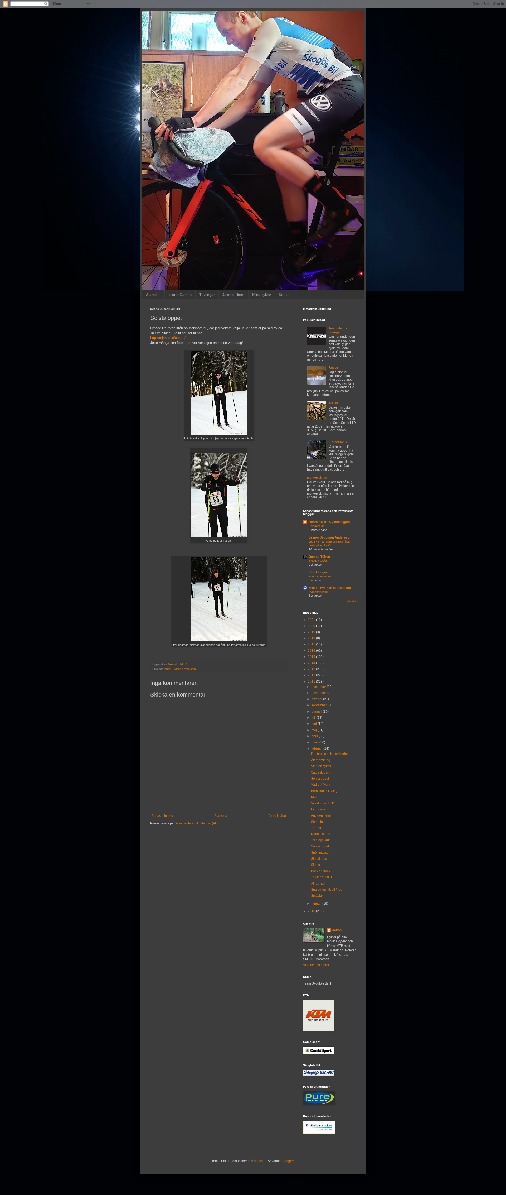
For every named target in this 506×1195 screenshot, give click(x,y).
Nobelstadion (320, 834)
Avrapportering (318, 591)
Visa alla (351, 601)
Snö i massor (320, 853)
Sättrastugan (320, 772)
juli (314, 717)
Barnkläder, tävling (324, 791)
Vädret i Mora (320, 784)
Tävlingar (207, 294)
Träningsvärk (320, 840)
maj (315, 730)
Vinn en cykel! (321, 766)
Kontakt (285, 294)
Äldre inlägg (277, 816)
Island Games (180, 294)
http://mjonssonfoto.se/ (168, 338)
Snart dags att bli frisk (326, 889)
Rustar (333, 367)
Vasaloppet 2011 (323, 803)
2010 (312, 911)
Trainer (316, 828)
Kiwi (314, 797)
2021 (312, 620)
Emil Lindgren (319, 572)
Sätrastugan (319, 822)
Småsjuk (317, 896)
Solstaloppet (320, 778)
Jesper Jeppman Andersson (330, 537)
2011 (312, 681)
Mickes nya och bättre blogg (330, 588)
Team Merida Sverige (338, 330)
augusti (317, 711)
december (319, 687)
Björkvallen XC (339, 442)
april (315, 736)
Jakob (337, 930)
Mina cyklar (261, 294)
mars (315, 742)
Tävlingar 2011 (321, 877)
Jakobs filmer (233, 294)
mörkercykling (317, 477)
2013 (312, 669)
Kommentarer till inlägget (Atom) (198, 823)
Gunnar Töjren (319, 557)
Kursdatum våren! (320, 576)
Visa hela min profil (316, 965)
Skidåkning (319, 859)
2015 (312, 657)
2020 (312, 626)
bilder (167, 668)
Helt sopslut (316, 525)
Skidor (177, 668)
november (319, 693)
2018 (312, 638)
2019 (312, 632)
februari (317, 748)
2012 (312, 675)
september (320, 705)
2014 (312, 663)
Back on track (320, 871)
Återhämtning (320, 760)
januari (317, 903)
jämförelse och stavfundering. (332, 754)
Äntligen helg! (321, 815)
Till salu (334, 403)
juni (315, 724)
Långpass (318, 809)
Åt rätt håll (318, 883)
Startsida (153, 294)
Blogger (288, 1161)
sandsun (260, 1161)
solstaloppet (189, 668)
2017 (312, 644)
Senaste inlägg (162, 816)
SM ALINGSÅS (318, 560)
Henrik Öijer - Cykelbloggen (329, 522)
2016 (312, 650)
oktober (317, 699)
